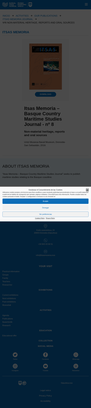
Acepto (45, 201)
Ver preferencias (45, 214)
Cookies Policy (40, 218)
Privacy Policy (50, 218)
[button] (87, 190)
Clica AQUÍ (51, 194)
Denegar (45, 208)
